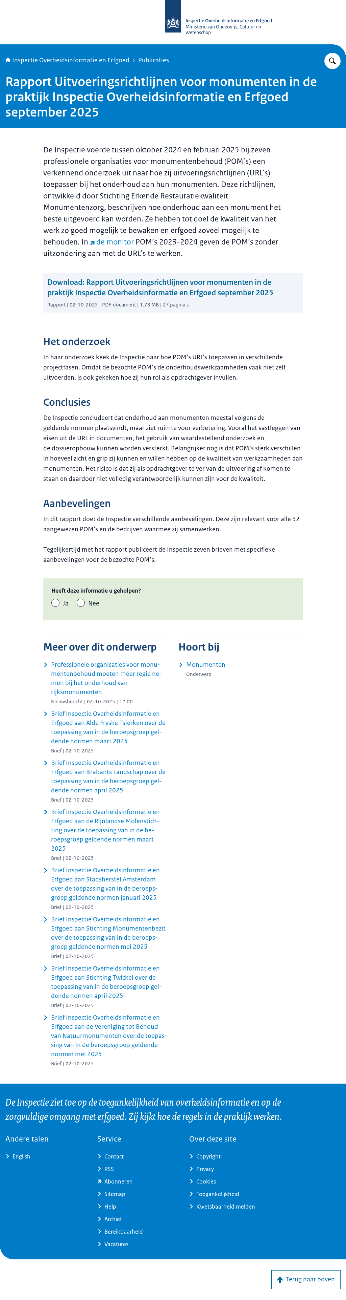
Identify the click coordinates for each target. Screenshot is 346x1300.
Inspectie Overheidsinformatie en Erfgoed (70, 60)
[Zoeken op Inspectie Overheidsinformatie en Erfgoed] (332, 61)
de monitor (115, 242)
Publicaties (153, 60)
